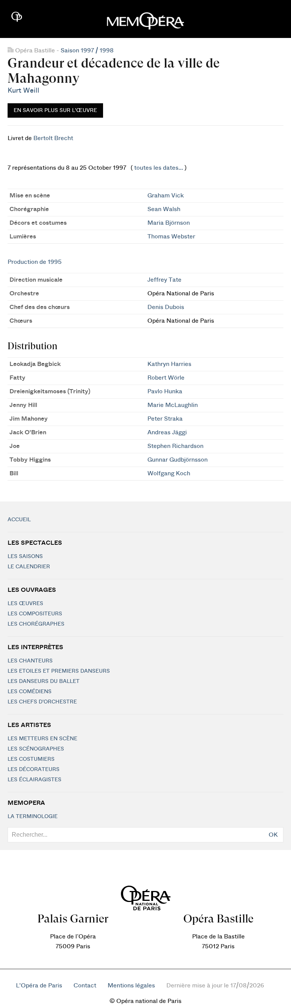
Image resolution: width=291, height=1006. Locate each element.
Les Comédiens (30, 691)
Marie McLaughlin (172, 405)
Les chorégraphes (36, 624)
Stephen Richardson (175, 446)
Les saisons (25, 556)
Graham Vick (165, 195)
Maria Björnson (168, 223)
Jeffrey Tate (164, 280)
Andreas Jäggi (167, 432)
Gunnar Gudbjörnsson (177, 460)
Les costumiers (31, 759)
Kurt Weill (23, 90)
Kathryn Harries (169, 364)
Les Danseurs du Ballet (44, 681)
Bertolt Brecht (53, 138)
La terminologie (33, 816)
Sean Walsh (163, 209)
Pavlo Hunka (164, 391)
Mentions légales (131, 985)
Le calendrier (29, 566)
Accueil (19, 519)
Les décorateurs (33, 769)
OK (273, 835)
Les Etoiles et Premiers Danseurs (59, 671)
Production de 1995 (35, 262)
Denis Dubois (165, 307)
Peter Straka (165, 419)
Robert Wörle (166, 378)
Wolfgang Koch (168, 473)
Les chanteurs (30, 661)
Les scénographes (36, 749)
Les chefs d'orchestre (42, 702)
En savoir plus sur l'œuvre (55, 110)
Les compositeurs (35, 614)
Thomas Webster (171, 236)
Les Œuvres (25, 603)
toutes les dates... (158, 168)
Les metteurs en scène (42, 738)
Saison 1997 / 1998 (87, 50)
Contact (85, 985)
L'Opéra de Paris (39, 985)
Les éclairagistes (34, 779)
